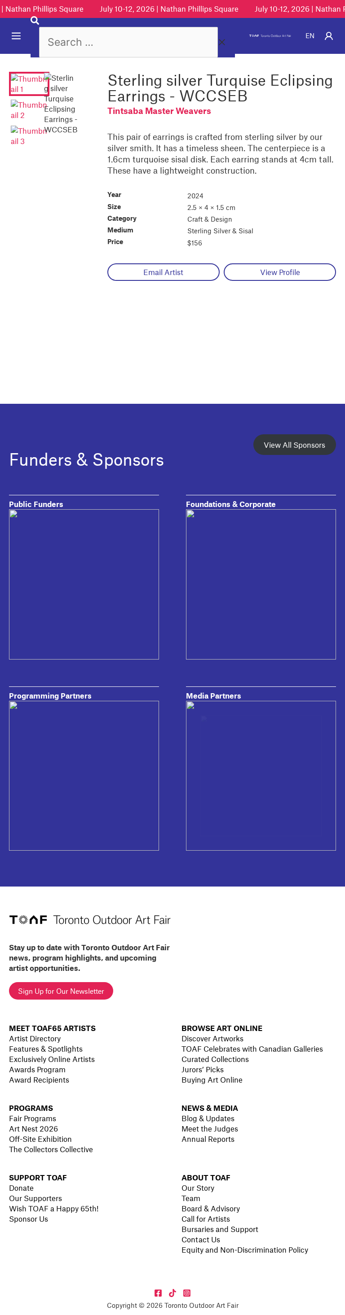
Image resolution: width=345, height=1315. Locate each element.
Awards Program (37, 1069)
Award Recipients (39, 1079)
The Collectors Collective (51, 1149)
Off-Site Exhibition (40, 1138)
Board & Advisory (210, 1208)
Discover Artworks (212, 1038)
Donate (21, 1187)
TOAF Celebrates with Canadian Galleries (252, 1048)
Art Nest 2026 (33, 1128)
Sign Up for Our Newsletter (61, 991)
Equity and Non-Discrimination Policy (244, 1249)
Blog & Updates (207, 1118)
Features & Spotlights (46, 1048)
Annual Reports (207, 1138)
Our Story (197, 1187)
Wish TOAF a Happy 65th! (53, 1208)
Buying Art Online (212, 1079)
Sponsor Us (28, 1218)
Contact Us (200, 1239)
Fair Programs (32, 1118)
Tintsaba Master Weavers (159, 110)
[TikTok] (172, 1293)
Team (190, 1197)
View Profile (280, 271)
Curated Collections (215, 1058)
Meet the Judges (209, 1128)
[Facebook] (158, 1293)
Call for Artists (205, 1218)
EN (309, 35)
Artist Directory (35, 1038)
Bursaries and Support (219, 1228)
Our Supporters (35, 1197)
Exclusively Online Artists (52, 1058)
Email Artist (163, 271)
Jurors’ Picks (202, 1069)
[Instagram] (187, 1293)
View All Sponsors (294, 444)
